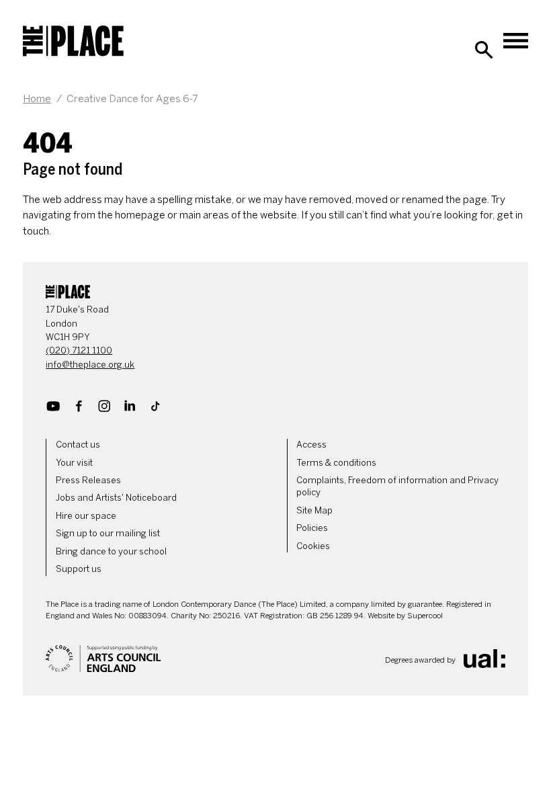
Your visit (74, 463)
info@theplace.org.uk (90, 365)
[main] (275, 160)
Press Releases (88, 480)
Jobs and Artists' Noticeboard (116, 498)
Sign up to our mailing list (108, 533)
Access (311, 445)
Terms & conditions (336, 463)
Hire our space (86, 516)
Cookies (313, 546)
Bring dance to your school (111, 551)
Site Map (314, 510)
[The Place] (73, 41)
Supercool (425, 615)
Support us (78, 569)
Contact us (78, 445)
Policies (312, 528)
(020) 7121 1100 (79, 350)
